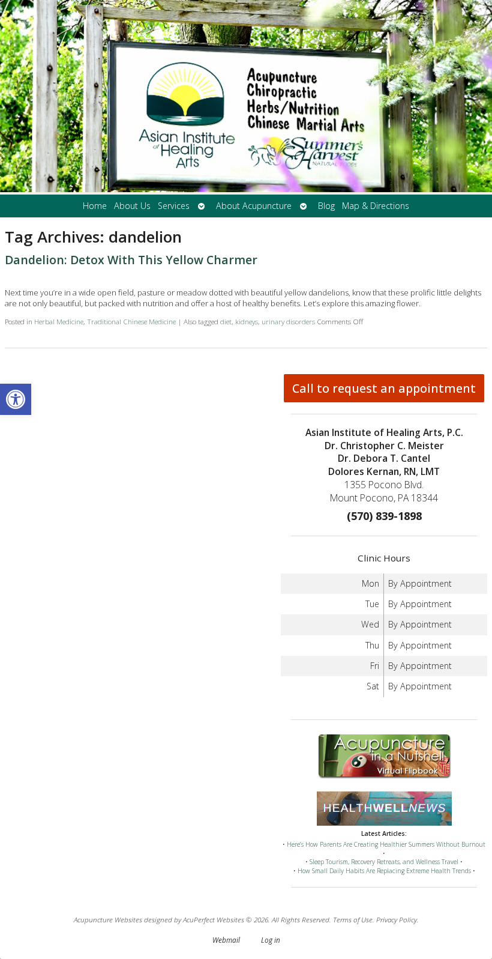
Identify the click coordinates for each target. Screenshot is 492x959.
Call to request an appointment (384, 388)
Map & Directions (375, 205)
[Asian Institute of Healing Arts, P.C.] (246, 97)
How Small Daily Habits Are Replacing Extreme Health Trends (384, 871)
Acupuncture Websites (108, 919)
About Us (132, 205)
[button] (15, 399)
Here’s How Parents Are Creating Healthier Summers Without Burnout (386, 844)
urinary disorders (288, 321)
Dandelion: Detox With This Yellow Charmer (131, 260)
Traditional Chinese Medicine (131, 321)
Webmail (226, 940)
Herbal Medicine (58, 321)
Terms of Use (353, 919)
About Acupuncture (254, 205)
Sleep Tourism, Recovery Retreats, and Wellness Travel (384, 862)
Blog (326, 205)
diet (226, 321)
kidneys (246, 321)
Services (174, 205)
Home (95, 205)
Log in (270, 940)
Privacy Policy (396, 919)
